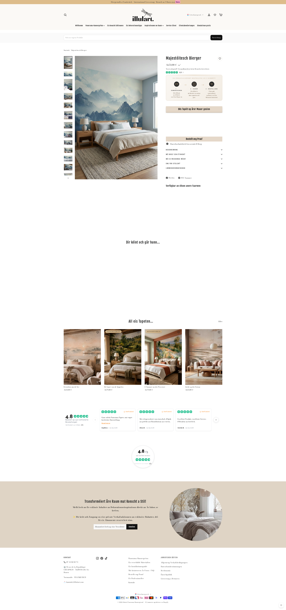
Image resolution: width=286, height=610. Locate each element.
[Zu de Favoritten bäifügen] (219, 58)
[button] (195, 15)
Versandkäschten (184, 69)
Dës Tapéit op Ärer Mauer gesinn (194, 109)
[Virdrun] (95, 419)
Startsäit (67, 50)
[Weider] (216, 419)
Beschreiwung (172, 150)
